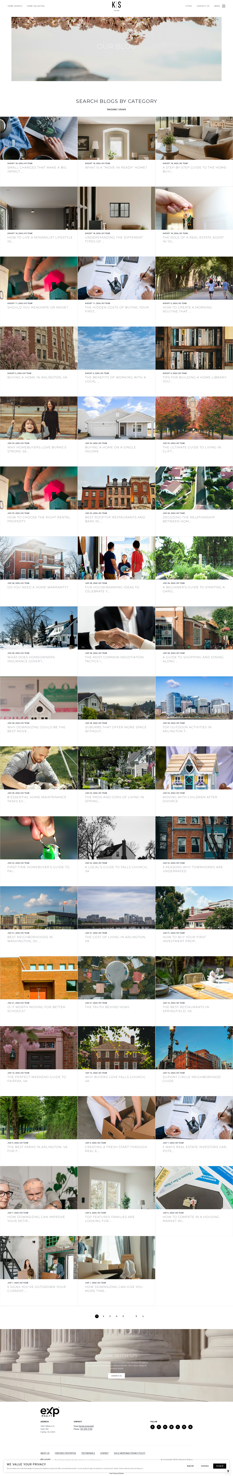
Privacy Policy (186, 1459)
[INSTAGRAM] (159, 1427)
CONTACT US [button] (116, 54)
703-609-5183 (86, 1429)
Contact (104, 1453)
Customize (205, 1466)
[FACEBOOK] (152, 1427)
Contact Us (203, 6)
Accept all (219, 1466)
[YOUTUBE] (171, 1427)
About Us (45, 1453)
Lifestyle (122, 109)
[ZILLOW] (190, 1427)
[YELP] (178, 1427)
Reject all (190, 1466)
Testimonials (88, 1453)
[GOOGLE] (184, 1427)
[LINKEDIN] (165, 1427)
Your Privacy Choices (116, 1473)
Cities (189, 6)
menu (217, 6)
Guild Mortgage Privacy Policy (129, 1453)
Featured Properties (65, 1453)
